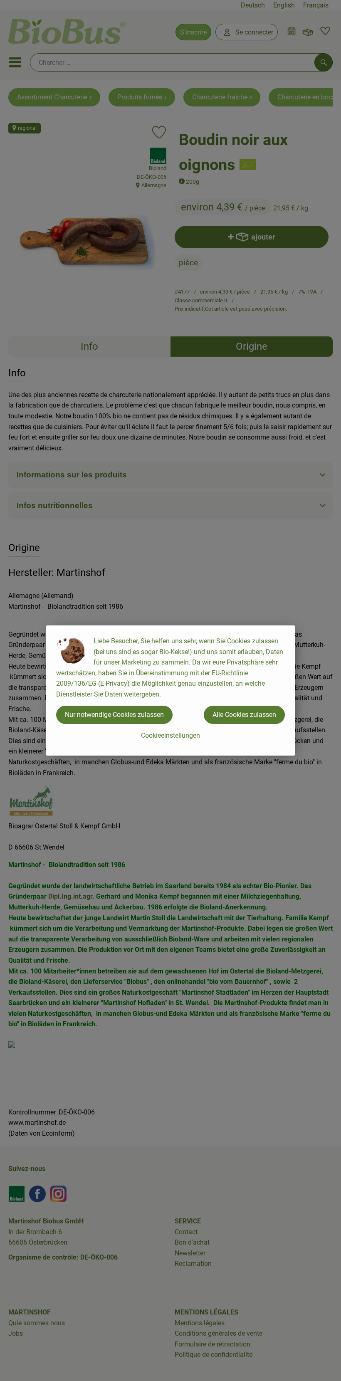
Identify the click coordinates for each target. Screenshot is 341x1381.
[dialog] (170, 690)
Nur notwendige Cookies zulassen (114, 715)
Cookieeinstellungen (170, 735)
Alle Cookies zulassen (244, 715)
